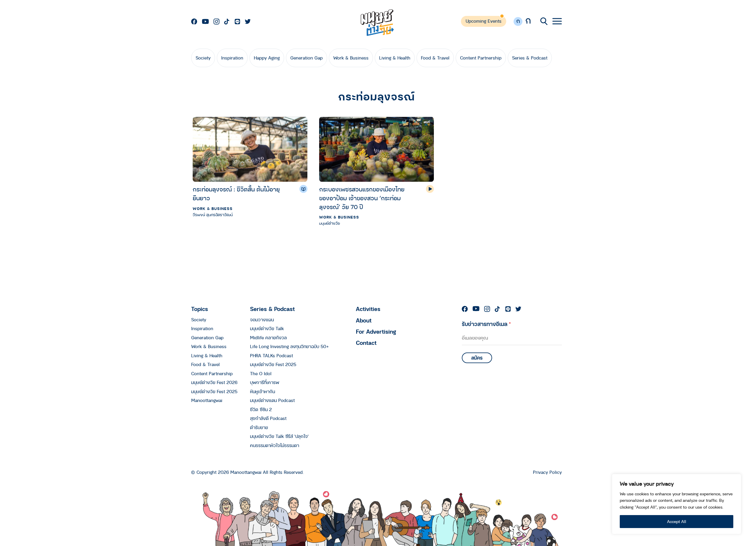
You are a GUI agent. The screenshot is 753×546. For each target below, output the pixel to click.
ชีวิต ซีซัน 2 (261, 409)
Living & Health (394, 57)
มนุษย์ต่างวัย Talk (267, 328)
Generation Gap (306, 57)
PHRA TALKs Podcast (271, 355)
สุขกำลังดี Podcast (268, 418)
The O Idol (260, 373)
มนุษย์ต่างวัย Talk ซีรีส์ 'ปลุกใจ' (279, 436)
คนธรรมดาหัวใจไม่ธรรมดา (274, 445)
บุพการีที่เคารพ (264, 382)
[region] (676, 504)
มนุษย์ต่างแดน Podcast (272, 400)
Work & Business (351, 57)
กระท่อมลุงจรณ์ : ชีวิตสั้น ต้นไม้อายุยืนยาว (236, 193)
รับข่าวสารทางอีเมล (486, 324)
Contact (366, 342)
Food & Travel (435, 57)
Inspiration (232, 57)
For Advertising (376, 331)
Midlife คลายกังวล (268, 337)
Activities (368, 309)
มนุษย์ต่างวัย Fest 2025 (214, 391)
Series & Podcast (529, 57)
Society (203, 57)
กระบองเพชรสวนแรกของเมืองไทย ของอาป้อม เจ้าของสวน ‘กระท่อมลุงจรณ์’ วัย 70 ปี (361, 198)
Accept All (676, 521)
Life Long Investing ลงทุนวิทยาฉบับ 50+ (289, 346)
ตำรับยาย (259, 427)
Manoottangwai (206, 400)
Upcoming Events (484, 21)
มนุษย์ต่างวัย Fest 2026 (214, 382)
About (363, 320)
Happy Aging (267, 57)
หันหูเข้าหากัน (262, 391)
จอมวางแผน (262, 319)
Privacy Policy (547, 472)
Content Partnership (481, 57)
